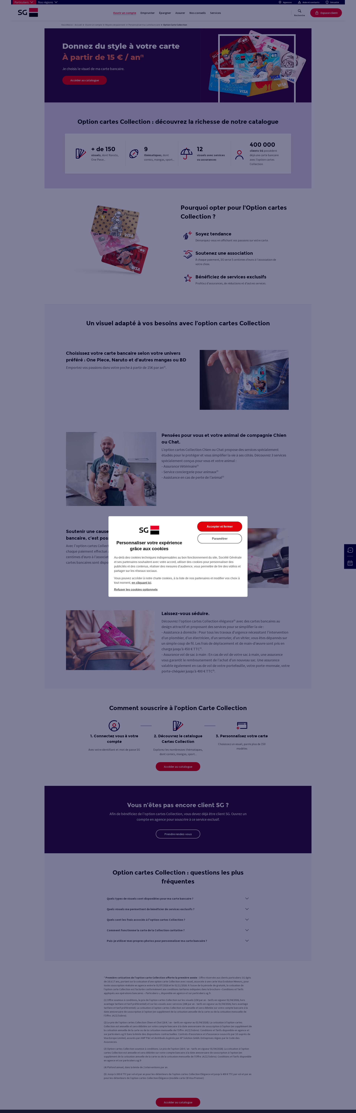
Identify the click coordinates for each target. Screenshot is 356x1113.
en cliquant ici (141, 582)
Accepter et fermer (220, 526)
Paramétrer (220, 538)
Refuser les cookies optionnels (136, 589)
